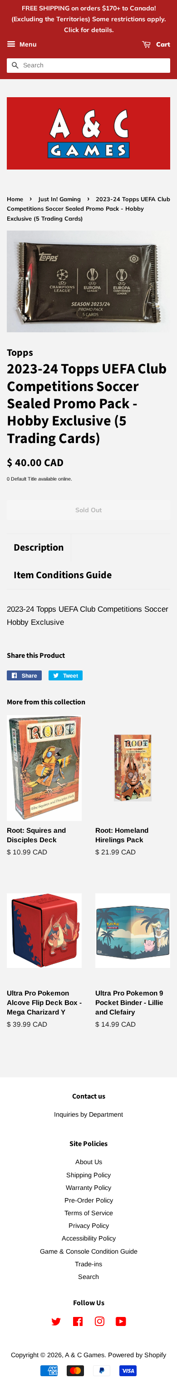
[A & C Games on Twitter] (56, 1323)
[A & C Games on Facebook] (78, 1323)
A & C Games (84, 1355)
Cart (162, 45)
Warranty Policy (88, 1187)
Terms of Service (88, 1213)
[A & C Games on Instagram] (99, 1323)
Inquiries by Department (88, 1114)
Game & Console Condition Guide (89, 1251)
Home (15, 199)
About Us (88, 1162)
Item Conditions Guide (63, 575)
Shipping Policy (88, 1175)
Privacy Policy (89, 1225)
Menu (27, 44)
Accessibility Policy (89, 1238)
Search (88, 1276)
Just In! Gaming (59, 199)
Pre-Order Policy (88, 1200)
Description (39, 548)
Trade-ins (88, 1264)
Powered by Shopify (137, 1355)
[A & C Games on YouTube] (121, 1323)
